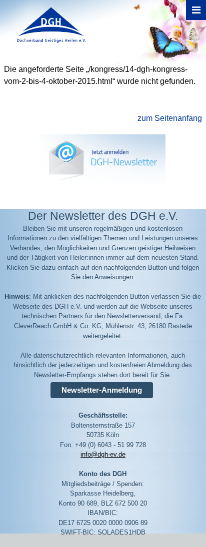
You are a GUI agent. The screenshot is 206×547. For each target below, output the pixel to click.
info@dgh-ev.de (103, 454)
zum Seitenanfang (170, 118)
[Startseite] (46, 47)
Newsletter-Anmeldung (102, 390)
